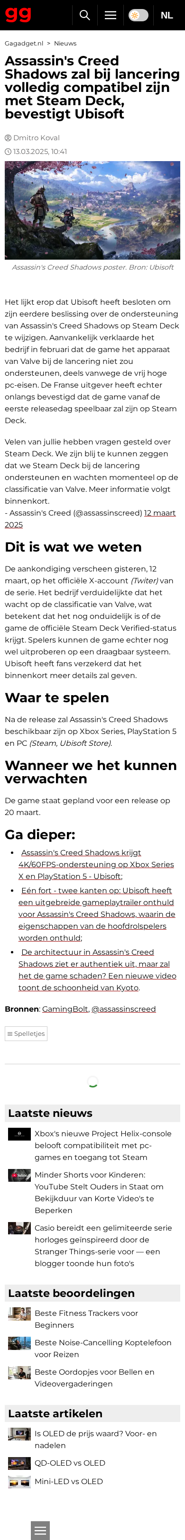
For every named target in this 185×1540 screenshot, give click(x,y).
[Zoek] (84, 15)
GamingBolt (65, 1009)
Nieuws (65, 43)
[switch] (138, 15)
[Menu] (110, 15)
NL (167, 15)
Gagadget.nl (24, 43)
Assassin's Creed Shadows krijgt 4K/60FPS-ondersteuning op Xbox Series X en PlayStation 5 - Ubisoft (96, 864)
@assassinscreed (124, 1009)
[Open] (40, 1530)
